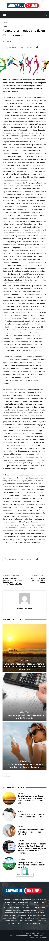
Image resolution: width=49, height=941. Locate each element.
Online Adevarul (15, 35)
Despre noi (34, 938)
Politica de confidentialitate (20, 936)
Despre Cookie (38, 936)
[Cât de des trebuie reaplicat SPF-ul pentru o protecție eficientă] (24, 746)
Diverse (24, 660)
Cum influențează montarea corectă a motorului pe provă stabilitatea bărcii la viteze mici (24, 666)
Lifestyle (24, 712)
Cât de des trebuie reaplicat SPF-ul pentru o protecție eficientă (25, 765)
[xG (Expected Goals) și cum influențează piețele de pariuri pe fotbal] (9, 863)
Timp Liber (21, 859)
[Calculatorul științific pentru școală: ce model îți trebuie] (24, 697)
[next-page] (8, 775)
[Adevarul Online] (24, 6)
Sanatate (24, 761)
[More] (37, 47)
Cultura (21, 841)
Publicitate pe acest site (35, 934)
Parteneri (40, 932)
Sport (10, 22)
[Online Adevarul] (5, 35)
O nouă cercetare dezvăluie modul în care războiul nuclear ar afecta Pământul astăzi (12, 581)
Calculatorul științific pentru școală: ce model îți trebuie (24, 716)
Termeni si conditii (28, 932)
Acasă (5, 22)
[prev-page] (4, 775)
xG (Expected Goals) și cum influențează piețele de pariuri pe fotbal (31, 864)
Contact (43, 938)
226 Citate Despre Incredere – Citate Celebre (38, 580)
